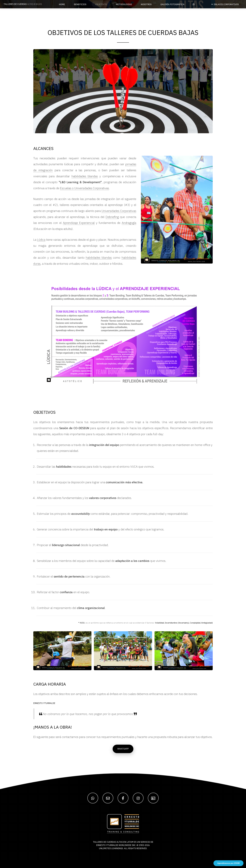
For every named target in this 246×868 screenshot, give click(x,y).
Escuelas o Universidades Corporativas (84, 188)
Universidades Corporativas (118, 211)
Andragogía (129, 223)
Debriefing (112, 217)
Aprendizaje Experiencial (79, 223)
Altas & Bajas (23, 4)
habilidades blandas (84, 176)
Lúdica (41, 239)
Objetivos (101, 4)
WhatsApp (123, 748)
